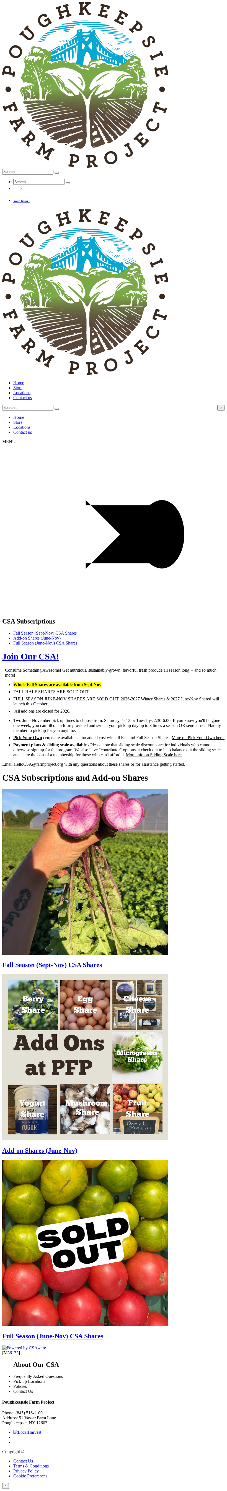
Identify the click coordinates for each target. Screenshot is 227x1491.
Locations (21, 392)
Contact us (22, 397)
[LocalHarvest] (27, 1432)
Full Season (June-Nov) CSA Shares (45, 643)
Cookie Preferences (30, 1476)
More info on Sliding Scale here (154, 754)
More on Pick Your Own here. (198, 737)
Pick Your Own (27, 737)
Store (17, 387)
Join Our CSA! (30, 656)
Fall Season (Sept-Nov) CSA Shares (45, 633)
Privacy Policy (26, 1471)
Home (18, 382)
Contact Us (23, 1461)
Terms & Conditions (31, 1466)
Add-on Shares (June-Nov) (37, 638)
